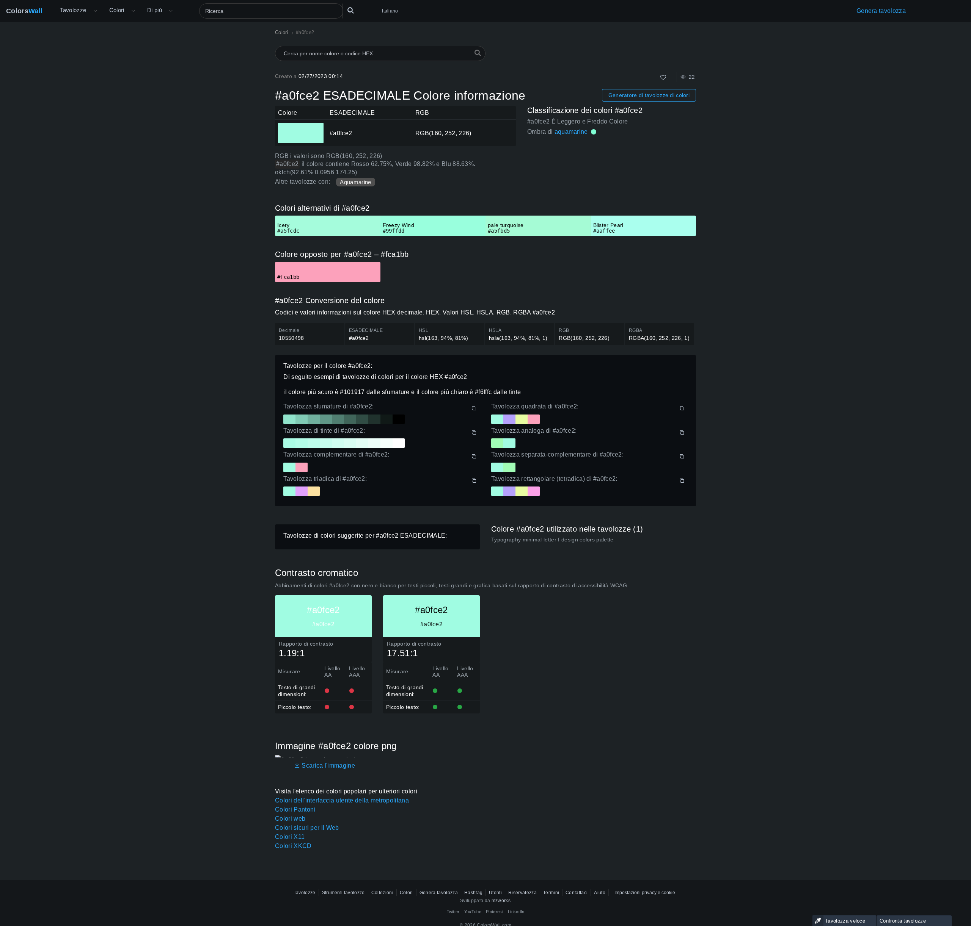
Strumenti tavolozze (343, 892)
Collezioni (382, 892)
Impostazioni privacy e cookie (644, 892)
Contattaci (577, 892)
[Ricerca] (350, 11)
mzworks (501, 900)
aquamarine (571, 131)
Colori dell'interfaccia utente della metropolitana (342, 800)
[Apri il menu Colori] (133, 11)
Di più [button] (154, 10)
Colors (24, 11)
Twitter (453, 911)
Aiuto (599, 892)
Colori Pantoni (295, 809)
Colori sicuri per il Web (307, 827)
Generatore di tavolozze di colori (649, 95)
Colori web (290, 818)
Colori (116, 10)
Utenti (495, 892)
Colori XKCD (293, 846)
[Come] (663, 77)
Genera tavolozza (881, 11)
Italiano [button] (390, 11)
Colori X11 (290, 837)
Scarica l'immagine (327, 765)
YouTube (472, 911)
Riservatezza (522, 892)
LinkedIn (516, 911)
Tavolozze (73, 10)
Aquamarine (355, 182)
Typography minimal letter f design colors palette (552, 540)
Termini (551, 892)
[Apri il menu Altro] (95, 11)
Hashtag (473, 892)
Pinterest (494, 911)
